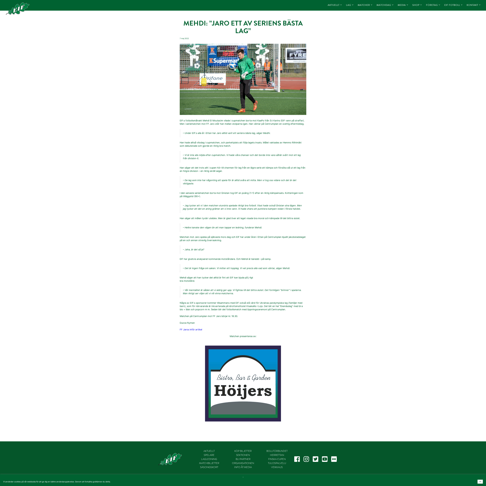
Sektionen (243, 455)
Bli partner (243, 459)
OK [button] (480, 482)
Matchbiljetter (209, 463)
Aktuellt (333, 5)
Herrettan (277, 455)
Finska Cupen (277, 459)
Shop (415, 5)
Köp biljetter (243, 451)
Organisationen (243, 463)
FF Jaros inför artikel (191, 329)
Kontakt (472, 5)
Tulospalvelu (277, 463)
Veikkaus (277, 467)
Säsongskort (209, 467)
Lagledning (209, 459)
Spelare (209, 455)
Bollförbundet (277, 451)
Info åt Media (243, 467)
